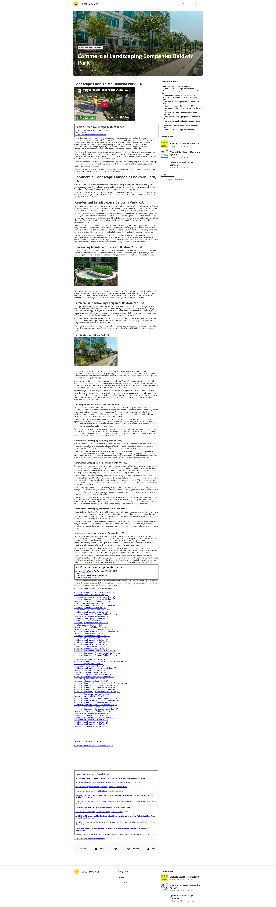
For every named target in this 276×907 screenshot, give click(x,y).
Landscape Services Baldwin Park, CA (89, 620)
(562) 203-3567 (81, 132)
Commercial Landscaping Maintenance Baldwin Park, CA (97, 653)
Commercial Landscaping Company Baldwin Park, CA (95, 614)
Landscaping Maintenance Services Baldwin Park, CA (95, 674)
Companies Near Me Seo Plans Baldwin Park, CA (93, 745)
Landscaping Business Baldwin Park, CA (90, 607)
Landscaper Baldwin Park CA (90, 47)
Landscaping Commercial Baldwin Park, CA (91, 679)
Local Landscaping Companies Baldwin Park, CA (93, 610)
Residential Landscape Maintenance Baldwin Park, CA (95, 704)
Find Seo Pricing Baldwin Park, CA (87, 741)
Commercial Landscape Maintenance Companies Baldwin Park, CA (100, 661)
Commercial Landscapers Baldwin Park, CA (91, 644)
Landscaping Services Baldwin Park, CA (90, 627)
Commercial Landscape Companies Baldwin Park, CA (95, 651)
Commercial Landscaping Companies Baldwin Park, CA (96, 687)
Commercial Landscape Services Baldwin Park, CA (94, 676)
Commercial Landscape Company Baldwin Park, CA (94, 588)
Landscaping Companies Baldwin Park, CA (91, 623)
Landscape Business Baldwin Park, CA (89, 696)
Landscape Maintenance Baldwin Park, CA (91, 616)
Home (185, 4)
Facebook (103, 849)
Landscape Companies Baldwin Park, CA (90, 659)
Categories (196, 4)
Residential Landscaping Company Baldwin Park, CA (95, 668)
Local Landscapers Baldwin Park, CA (88, 625)
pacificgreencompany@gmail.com (94, 575)
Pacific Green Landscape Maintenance (90, 135)
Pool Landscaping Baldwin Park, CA (88, 603)
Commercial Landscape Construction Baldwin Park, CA (96, 605)
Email (153, 849)
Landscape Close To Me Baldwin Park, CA (91, 595)
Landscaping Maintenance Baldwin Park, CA (92, 601)
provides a (99, 320)
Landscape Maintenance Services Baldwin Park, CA (94, 597)
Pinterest (135, 849)
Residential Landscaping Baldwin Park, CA (91, 618)
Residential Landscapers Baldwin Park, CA (91, 612)
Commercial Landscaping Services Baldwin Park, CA (95, 592)
